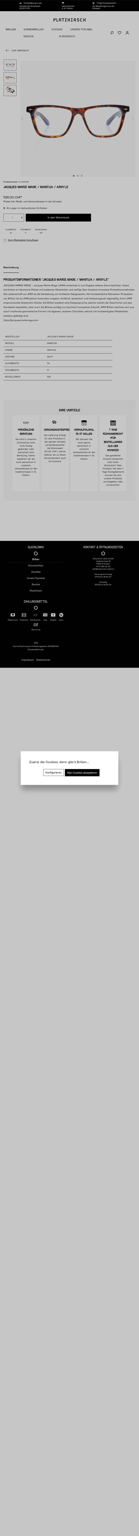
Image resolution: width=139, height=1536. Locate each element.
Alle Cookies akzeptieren (82, 772)
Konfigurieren (53, 772)
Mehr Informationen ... (41, 766)
